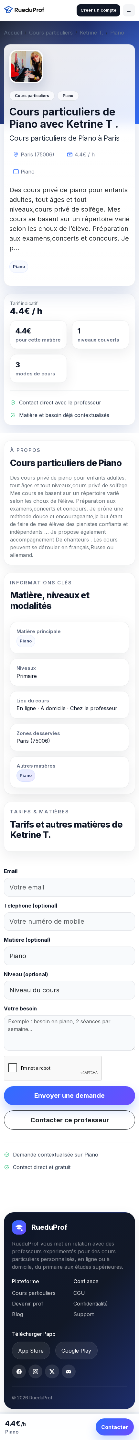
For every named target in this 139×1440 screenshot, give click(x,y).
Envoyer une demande (69, 1095)
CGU (79, 1293)
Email (10, 871)
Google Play (76, 1350)
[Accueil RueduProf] (26, 10)
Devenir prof (27, 1303)
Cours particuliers (51, 32)
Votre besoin (20, 1008)
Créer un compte (98, 10)
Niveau (26, 974)
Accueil (13, 32)
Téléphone (31, 905)
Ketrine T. (91, 32)
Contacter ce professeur (69, 1120)
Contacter (114, 1427)
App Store (31, 1350)
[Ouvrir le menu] (129, 10)
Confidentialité (90, 1303)
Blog (17, 1314)
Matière (27, 940)
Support (83, 1314)
